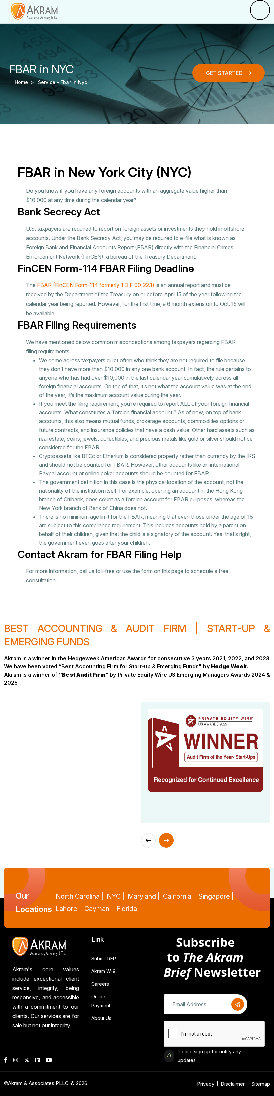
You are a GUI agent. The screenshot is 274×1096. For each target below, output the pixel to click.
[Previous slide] (148, 840)
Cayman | (98, 909)
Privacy (205, 1084)
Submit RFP (103, 958)
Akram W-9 (103, 971)
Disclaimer (233, 1084)
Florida (126, 909)
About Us (101, 1018)
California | (179, 896)
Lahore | (68, 909)
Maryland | (144, 896)
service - (49, 82)
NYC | (115, 896)
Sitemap (260, 1084)
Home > (26, 82)
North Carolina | (79, 896)
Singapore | (216, 896)
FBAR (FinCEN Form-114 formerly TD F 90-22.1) (95, 285)
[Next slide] (166, 840)
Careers (100, 984)
